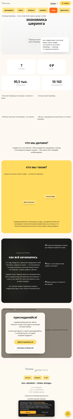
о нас (46, 378)
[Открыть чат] (68, 414)
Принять (28, 412)
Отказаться (45, 412)
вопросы (37, 378)
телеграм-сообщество (25, 348)
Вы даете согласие (40, 402)
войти (66, 3)
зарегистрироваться (25, 342)
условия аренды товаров (36, 399)
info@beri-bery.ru (38, 392)
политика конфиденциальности (36, 396)
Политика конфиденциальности (36, 415)
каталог (28, 378)
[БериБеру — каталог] (29, 370)
